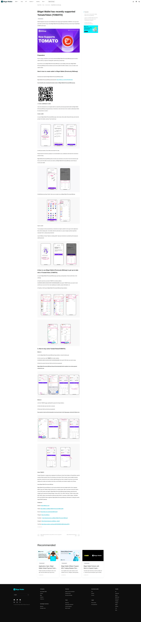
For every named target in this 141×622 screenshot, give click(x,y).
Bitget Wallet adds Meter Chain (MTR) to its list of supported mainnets (51, 535)
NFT (26, 1)
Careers (41, 593)
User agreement (94, 604)
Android (92, 593)
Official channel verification (70, 591)
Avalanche (117, 593)
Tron (116, 608)
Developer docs (43, 608)
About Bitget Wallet (43, 591)
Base (116, 610)
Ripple (116, 604)
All (115, 591)
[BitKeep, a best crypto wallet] (21, 589)
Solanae (116, 606)
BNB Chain (117, 597)
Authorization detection (69, 604)
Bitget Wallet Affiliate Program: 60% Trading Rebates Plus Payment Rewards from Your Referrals (70, 567)
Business (41, 606)
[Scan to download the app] (133, 1)
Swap (22, 1)
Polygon (116, 602)
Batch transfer (67, 608)
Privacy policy (93, 602)
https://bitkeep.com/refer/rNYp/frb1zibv (65, 79)
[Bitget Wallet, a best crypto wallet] (8, 1)
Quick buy (67, 602)
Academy (38, 1)
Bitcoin (116, 595)
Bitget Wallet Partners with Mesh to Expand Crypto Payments (91, 567)
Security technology (68, 595)
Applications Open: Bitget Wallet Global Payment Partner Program (48, 567)
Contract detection (68, 606)
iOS (92, 591)
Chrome (92, 595)
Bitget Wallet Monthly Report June (72, 535)
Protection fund (68, 593)
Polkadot (116, 600)
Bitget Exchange (51, 1)
